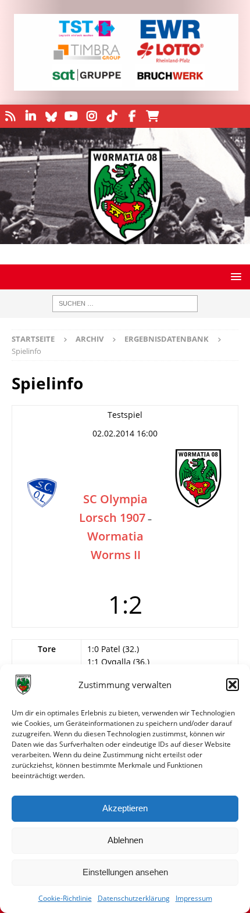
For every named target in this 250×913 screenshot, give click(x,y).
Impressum (194, 898)
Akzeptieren (125, 808)
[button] (232, 684)
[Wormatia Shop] (152, 116)
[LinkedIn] (30, 116)
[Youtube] (71, 116)
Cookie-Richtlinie (65, 898)
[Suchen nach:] (125, 303)
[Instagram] (91, 116)
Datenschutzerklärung (134, 898)
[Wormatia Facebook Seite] (132, 116)
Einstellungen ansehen (125, 872)
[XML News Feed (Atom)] (10, 116)
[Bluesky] (51, 116)
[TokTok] (112, 116)
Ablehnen (125, 840)
